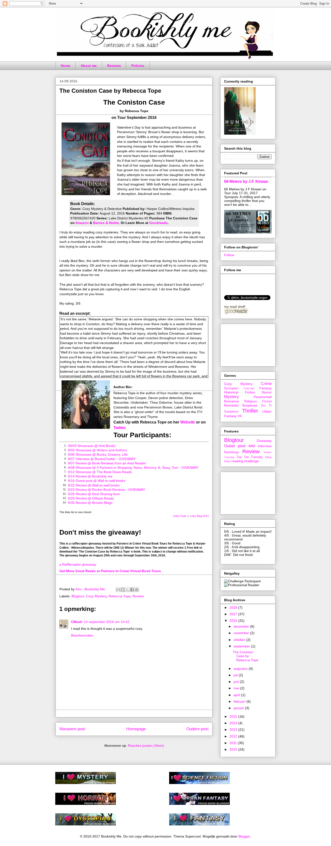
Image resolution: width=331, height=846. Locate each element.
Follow (229, 255)
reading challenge (245, 461)
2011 (233, 743)
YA (239, 416)
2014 (233, 723)
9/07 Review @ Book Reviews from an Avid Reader (107, 463)
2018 (233, 607)
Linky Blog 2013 (199, 516)
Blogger (244, 836)
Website (187, 422)
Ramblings (231, 452)
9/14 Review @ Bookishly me (90, 476)
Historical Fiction (239, 392)
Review (138, 596)
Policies (137, 66)
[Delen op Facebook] (132, 589)
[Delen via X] (127, 589)
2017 (233, 614)
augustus (241, 668)
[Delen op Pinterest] (136, 589)
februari (240, 701)
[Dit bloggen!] (122, 589)
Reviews (114, 66)
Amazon (82, 223)
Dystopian (231, 388)
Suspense (231, 411)
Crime (266, 383)
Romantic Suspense (240, 405)
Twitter (119, 427)
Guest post (235, 446)
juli (236, 675)
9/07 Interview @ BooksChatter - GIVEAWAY (102, 459)
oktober (240, 640)
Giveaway (264, 441)
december (242, 626)
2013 (233, 729)
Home (65, 66)
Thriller (250, 411)
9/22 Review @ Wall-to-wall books (94, 485)
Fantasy (265, 388)
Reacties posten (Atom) (146, 745)
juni (237, 682)
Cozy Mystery (96, 596)
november (242, 633)
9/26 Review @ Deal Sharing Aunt (94, 494)
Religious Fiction (258, 401)
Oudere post (197, 729)
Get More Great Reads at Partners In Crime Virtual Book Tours (110, 571)
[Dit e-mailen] (118, 589)
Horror (267, 392)
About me (89, 66)
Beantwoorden (82, 635)
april (237, 695)
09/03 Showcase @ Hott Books (91, 446)
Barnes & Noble (106, 223)
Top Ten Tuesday (249, 457)
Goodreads (158, 223)
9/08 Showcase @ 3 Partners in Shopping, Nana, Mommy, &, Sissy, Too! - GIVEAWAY (133, 467)
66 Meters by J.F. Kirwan (246, 181)
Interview (265, 446)
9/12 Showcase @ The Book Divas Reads (100, 472)
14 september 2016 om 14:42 (106, 622)
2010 (233, 749)
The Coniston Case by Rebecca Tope (245, 656)
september (242, 646)
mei (237, 688)
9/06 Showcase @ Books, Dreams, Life (98, 454)
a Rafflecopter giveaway (77, 564)
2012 (233, 736)
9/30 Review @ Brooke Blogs (90, 503)
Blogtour (77, 596)
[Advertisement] (246, 344)
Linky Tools (179, 516)
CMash (76, 622)
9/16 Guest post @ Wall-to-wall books (96, 481)
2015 (233, 716)
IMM (251, 446)
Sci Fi (266, 405)
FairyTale (249, 388)
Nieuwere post (72, 729)
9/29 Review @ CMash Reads (91, 498)
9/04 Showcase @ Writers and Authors (97, 450)
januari (239, 708)
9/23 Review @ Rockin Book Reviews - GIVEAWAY (106, 490)
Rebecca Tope (120, 596)
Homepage (136, 729)
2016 (233, 621)
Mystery (231, 396)
